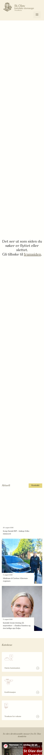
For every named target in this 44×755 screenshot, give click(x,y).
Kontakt (35, 485)
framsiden (32, 254)
